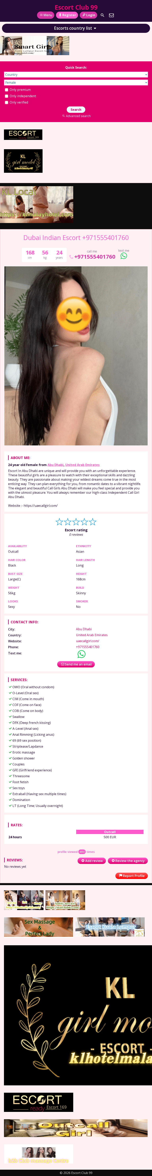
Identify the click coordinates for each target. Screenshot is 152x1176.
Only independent (22, 96)
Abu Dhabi (56, 465)
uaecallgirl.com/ (87, 641)
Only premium (20, 89)
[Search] (102, 15)
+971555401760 (94, 256)
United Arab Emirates (82, 465)
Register (69, 15)
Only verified (18, 102)
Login (90, 15)
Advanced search (78, 116)
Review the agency (130, 861)
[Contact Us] (111, 15)
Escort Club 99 (76, 7)
